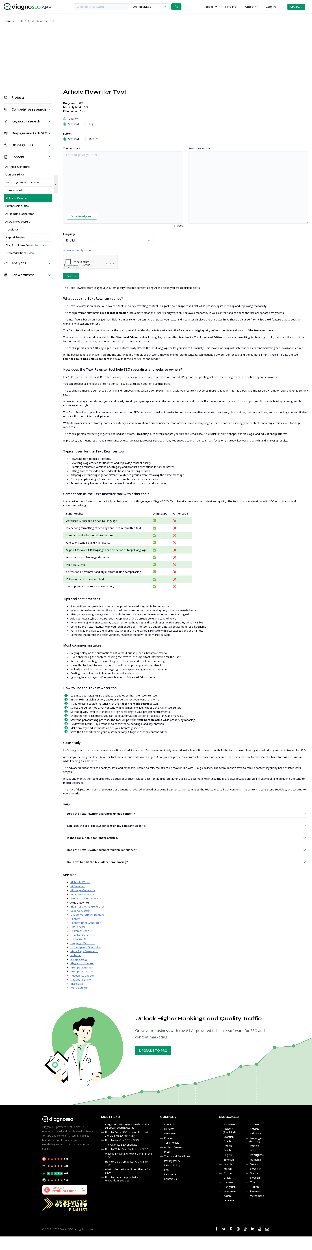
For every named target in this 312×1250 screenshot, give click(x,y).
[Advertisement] (156, 55)
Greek (227, 1177)
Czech (227, 1141)
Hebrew (228, 1182)
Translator (76, 983)
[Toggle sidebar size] (56, 184)
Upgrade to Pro (153, 1050)
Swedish (255, 1177)
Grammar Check (80, 931)
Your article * (71, 148)
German (228, 1173)
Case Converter (80, 910)
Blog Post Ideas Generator (87, 906)
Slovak (254, 1164)
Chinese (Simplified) (229, 1130)
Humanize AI (78, 939)
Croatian (229, 1137)
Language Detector (82, 943)
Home (7, 21)
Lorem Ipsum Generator (85, 947)
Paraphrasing (78, 959)
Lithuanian (256, 1133)
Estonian (229, 1159)
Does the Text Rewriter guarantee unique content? (101, 813)
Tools (19, 21)
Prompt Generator (82, 967)
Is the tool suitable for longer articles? (92, 838)
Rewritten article (199, 148)
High (91, 124)
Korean (254, 1124)
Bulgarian (229, 1124)
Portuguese (257, 1155)
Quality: (73, 118)
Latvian (254, 1129)
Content (75, 919)
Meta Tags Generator (84, 951)
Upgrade (296, 6)
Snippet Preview (80, 979)
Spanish (254, 1173)
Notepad (75, 955)
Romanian (256, 1159)
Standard (73, 124)
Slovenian (255, 1168)
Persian (254, 1146)
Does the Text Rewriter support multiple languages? (101, 850)
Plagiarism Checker (82, 963)
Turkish (254, 1187)
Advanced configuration (77, 250)
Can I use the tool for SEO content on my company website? (106, 825)
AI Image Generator (82, 890)
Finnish (228, 1164)
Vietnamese (257, 1196)
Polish (253, 1150)
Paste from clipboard (82, 216)
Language (69, 234)
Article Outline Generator (85, 898)
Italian (227, 1196)
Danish (228, 1146)
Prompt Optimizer (81, 971)
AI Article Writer (80, 882)
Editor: (67, 133)
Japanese (229, 1200)
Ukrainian (255, 1191)
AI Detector (77, 886)
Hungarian (230, 1187)
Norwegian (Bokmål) (256, 1139)
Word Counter (79, 987)
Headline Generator (82, 935)
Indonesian (230, 1191)
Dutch (227, 1150)
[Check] (176, 6)
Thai (252, 1182)
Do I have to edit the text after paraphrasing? (97, 862)
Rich (94, 139)
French (228, 1168)
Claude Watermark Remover (88, 914)
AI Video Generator (82, 894)
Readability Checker (82, 975)
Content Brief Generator (85, 922)
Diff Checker (77, 927)
